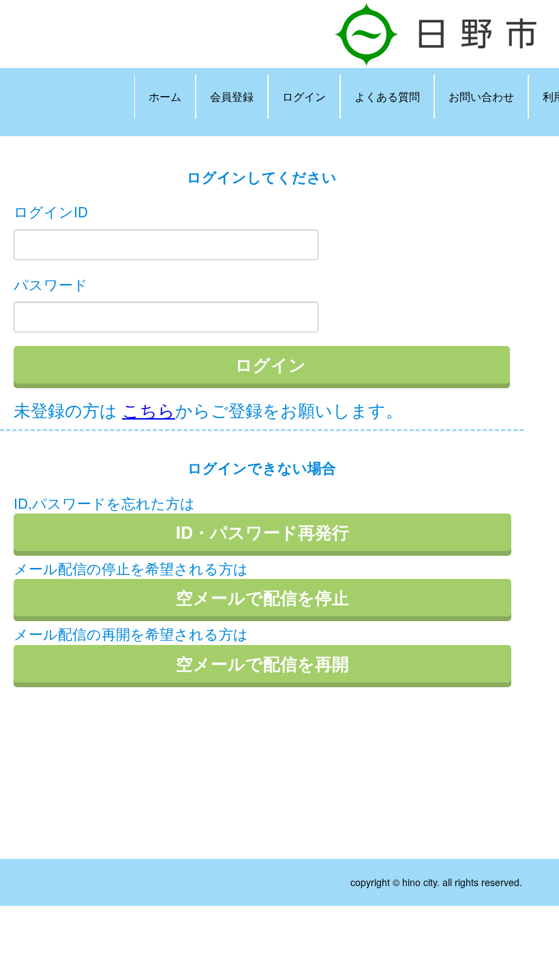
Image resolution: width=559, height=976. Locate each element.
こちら (148, 409)
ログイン (304, 96)
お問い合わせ (481, 96)
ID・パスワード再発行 (262, 532)
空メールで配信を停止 (262, 597)
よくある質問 (387, 96)
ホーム (165, 96)
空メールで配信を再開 (262, 663)
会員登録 (232, 96)
